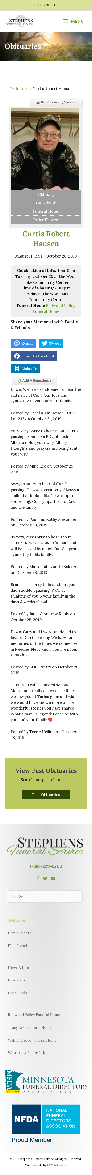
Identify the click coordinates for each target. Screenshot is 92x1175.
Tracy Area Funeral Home (30, 1027)
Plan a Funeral (20, 933)
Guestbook (46, 202)
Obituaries (19, 88)
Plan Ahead (17, 945)
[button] (46, 794)
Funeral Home (46, 211)
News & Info (18, 967)
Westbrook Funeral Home (30, 1052)
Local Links (17, 993)
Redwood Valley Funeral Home (34, 1014)
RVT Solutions (56, 1165)
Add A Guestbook (36, 381)
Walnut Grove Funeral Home (32, 1040)
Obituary (46, 194)
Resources (16, 980)
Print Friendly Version (58, 102)
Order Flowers (46, 219)
